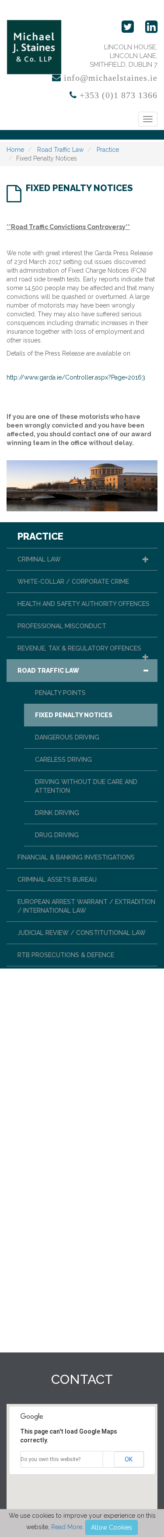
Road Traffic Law (59, 149)
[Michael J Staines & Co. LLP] (34, 47)
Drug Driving (57, 835)
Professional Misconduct (61, 626)
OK (129, 1459)
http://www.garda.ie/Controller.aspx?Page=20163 (76, 377)
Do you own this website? (50, 1459)
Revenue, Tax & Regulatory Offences (79, 648)
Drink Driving (57, 812)
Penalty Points (60, 692)
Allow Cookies (111, 1527)
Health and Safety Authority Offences (83, 603)
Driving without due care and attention (86, 786)
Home (15, 149)
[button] (145, 559)
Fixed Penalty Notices (73, 715)
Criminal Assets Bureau (57, 879)
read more (66, 1526)
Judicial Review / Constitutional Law (81, 932)
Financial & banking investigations (76, 857)
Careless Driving (63, 759)
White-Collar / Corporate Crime (73, 581)
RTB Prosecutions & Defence (65, 955)
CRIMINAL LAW (39, 559)
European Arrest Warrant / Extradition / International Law (86, 906)
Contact (82, 1379)
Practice (107, 149)
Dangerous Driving (67, 737)
